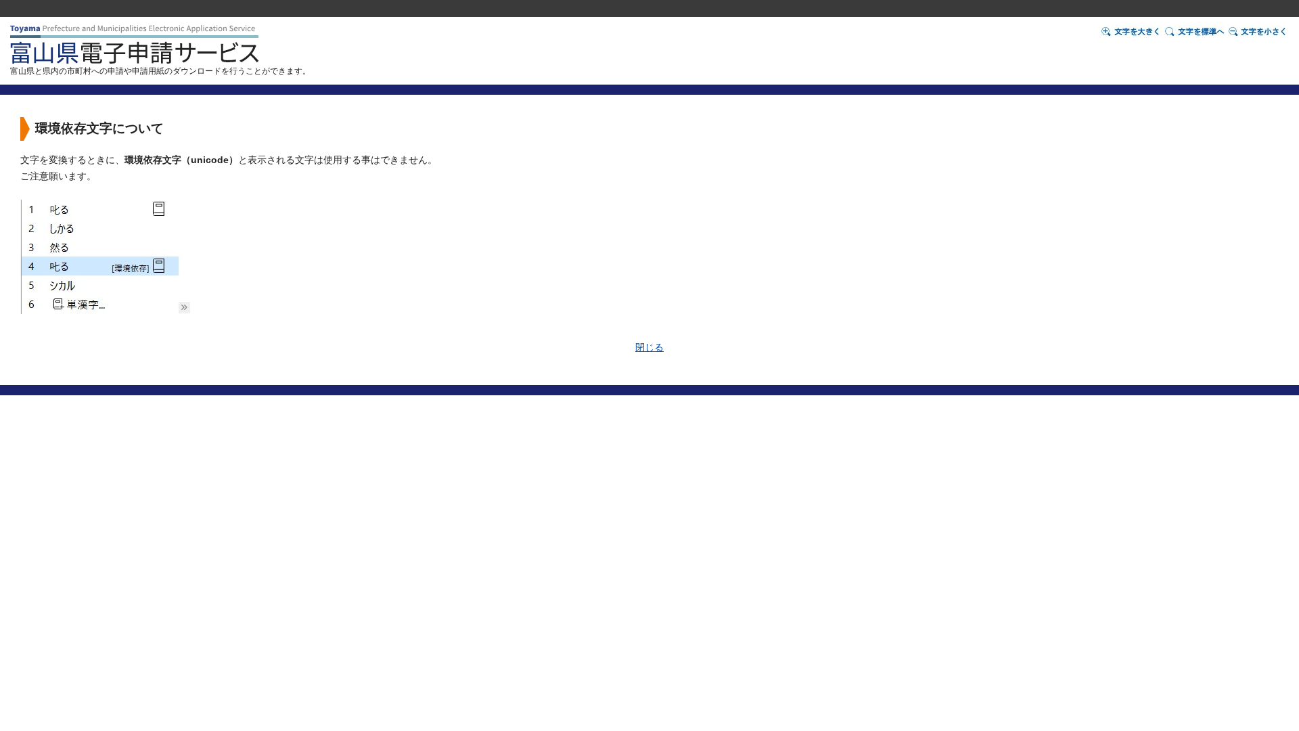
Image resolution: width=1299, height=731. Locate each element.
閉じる (649, 347)
